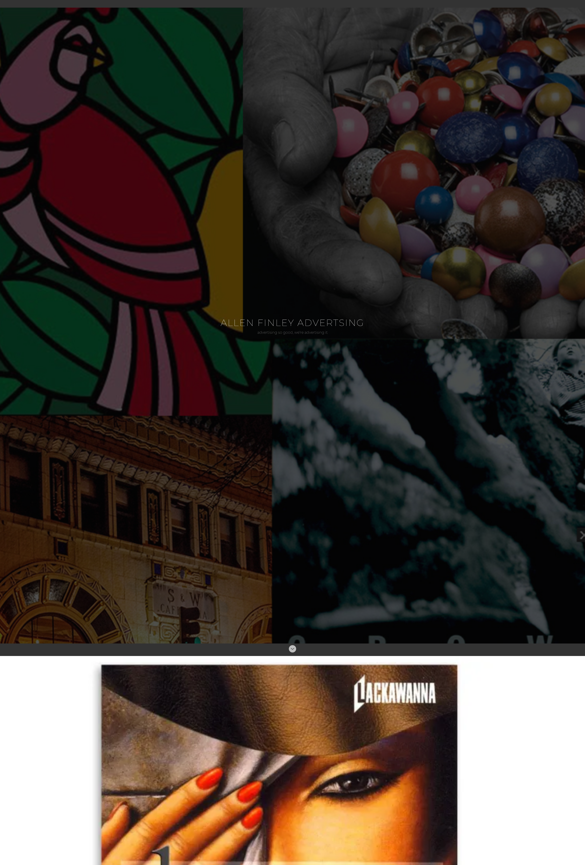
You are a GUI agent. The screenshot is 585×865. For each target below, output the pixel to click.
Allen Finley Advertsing (292, 322)
